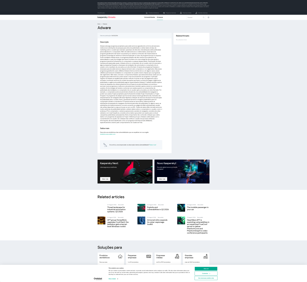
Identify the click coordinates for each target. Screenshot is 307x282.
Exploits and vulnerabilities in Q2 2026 (158, 208)
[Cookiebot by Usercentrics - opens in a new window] (98, 279)
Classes (105, 24)
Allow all (206, 268)
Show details (112, 278)
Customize (205, 273)
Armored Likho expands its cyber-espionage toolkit (157, 222)
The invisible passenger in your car (198, 208)
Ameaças (160, 17)
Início (99, 24)
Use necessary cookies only (206, 278)
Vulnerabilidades (149, 17)
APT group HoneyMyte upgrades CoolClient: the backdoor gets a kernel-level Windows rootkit (118, 223)
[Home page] (107, 17)
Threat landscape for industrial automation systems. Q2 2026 (116, 209)
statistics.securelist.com (107, 134)
